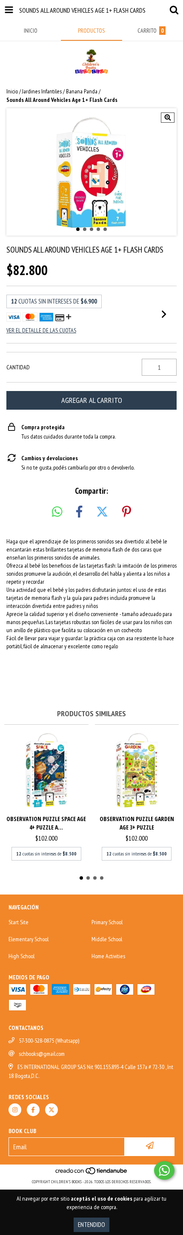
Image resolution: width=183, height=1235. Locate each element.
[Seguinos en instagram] (15, 1109)
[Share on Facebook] (79, 512)
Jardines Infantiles (42, 91)
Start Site (19, 922)
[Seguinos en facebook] (33, 1109)
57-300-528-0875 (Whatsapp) (49, 1040)
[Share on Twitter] (102, 512)
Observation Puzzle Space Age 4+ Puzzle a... (46, 823)
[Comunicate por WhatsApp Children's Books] (164, 1170)
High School (21, 956)
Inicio (12, 91)
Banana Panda (81, 91)
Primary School (107, 922)
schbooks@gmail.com (42, 1054)
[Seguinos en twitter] (51, 1109)
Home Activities (108, 956)
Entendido (91, 1225)
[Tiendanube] (91, 1173)
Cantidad (18, 367)
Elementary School (29, 939)
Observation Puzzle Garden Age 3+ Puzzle (137, 823)
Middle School (107, 939)
